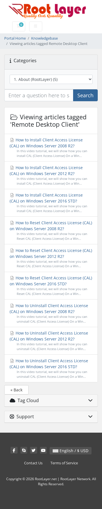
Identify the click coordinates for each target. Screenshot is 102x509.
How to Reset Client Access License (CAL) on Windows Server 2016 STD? (51, 285)
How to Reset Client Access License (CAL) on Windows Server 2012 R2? (51, 258)
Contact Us (33, 463)
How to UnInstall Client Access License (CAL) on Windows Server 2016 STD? (49, 368)
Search (85, 95)
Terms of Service (64, 463)
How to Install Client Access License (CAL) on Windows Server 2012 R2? (48, 175)
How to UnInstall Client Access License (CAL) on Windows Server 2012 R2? (49, 340)
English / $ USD (73, 450)
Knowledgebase (44, 38)
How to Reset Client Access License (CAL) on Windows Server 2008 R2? (51, 230)
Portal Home (15, 38)
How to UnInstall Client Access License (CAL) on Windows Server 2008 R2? (49, 313)
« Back (16, 389)
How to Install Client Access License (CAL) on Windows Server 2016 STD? (48, 202)
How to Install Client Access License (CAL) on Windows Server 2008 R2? (48, 147)
